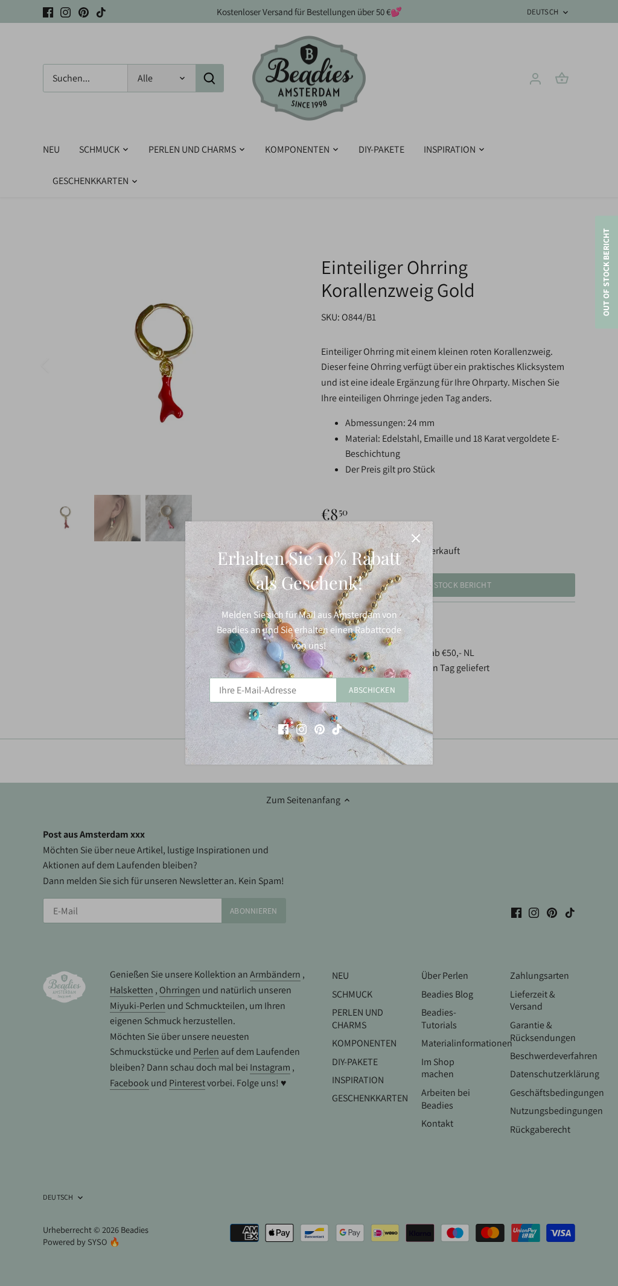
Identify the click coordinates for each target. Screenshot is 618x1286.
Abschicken (372, 689)
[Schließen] (416, 538)
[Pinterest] (319, 728)
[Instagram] (301, 728)
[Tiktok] (337, 728)
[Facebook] (283, 728)
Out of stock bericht (605, 272)
